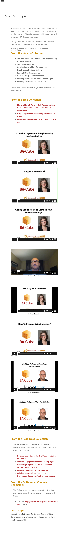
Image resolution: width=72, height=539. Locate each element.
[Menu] (2, 1)
